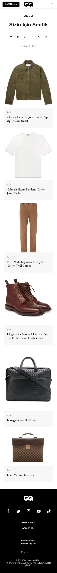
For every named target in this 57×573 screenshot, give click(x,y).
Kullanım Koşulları (28, 543)
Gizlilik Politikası (28, 540)
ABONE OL (11, 4)
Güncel (28, 16)
